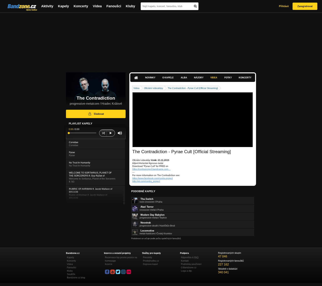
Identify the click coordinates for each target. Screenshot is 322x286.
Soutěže (71, 274)
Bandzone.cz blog (76, 277)
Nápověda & (189, 257)
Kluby (130, 6)
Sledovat (99, 113)
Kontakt (185, 261)
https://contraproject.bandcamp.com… (151, 169)
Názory (198, 77)
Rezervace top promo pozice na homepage (121, 259)
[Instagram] (123, 272)
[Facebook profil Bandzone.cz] (107, 272)
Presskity (147, 257)
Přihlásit (284, 6)
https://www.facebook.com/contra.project (152, 178)
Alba (184, 77)
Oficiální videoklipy (153, 88)
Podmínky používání (191, 264)
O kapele (168, 77)
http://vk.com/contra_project (146, 181)
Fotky (228, 77)
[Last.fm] (129, 272)
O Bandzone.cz (188, 267)
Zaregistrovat (304, 6)
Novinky (150, 77)
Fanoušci (113, 6)
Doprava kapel (150, 264)
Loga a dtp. (186, 271)
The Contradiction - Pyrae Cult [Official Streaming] (193, 88)
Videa (97, 6)
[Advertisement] (161, 41)
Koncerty (81, 6)
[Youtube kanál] (112, 272)
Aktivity (47, 6)
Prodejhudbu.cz (151, 261)
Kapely (63, 6)
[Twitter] (118, 272)
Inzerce (108, 264)
